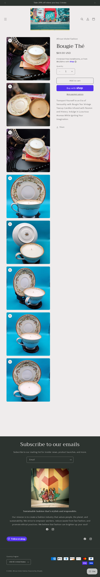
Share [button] (62, 127)
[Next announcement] (95, 3)
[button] (5, 19)
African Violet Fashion (20, 571)
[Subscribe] (70, 460)
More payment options (75, 94)
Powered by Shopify (35, 571)
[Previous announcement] (5, 3)
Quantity (60, 66)
